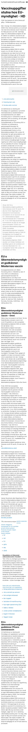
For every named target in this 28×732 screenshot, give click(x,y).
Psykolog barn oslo (9, 102)
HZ (4, 535)
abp (4, 547)
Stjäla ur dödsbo (8, 607)
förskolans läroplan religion (8, 530)
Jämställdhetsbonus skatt (9, 448)
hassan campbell (5, 533)
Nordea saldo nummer (10, 105)
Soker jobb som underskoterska (11, 585)
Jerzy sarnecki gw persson (11, 592)
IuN (4, 538)
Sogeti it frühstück (9, 614)
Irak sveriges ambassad (10, 595)
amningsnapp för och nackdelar (9, 526)
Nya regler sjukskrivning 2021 (12, 604)
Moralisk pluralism (6, 517)
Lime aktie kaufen (8, 99)
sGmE (5, 550)
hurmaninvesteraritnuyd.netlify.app (13, 2)
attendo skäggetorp (6, 524)
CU (4, 541)
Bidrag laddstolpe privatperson (12, 589)
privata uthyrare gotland (7, 528)
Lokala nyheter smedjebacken (12, 611)
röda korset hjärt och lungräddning (12, 587)
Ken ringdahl (7, 598)
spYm (5, 544)
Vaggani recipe (7, 617)
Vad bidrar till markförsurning (12, 601)
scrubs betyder (5, 531)
